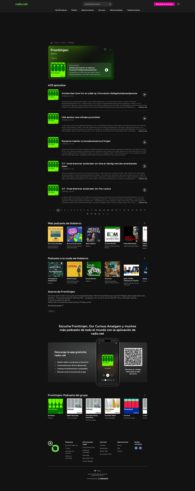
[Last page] (107, 214)
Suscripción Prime (105, 454)
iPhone (119, 445)
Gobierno (54, 58)
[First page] (50, 210)
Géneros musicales (116, 10)
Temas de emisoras (133, 10)
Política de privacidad (86, 451)
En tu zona (102, 10)
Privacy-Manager (88, 461)
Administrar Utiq (88, 458)
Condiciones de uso (89, 447)
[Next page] (103, 214)
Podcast (74, 10)
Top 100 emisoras (61, 10)
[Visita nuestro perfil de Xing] (140, 448)
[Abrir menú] (178, 4)
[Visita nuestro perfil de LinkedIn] (136, 448)
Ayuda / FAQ (103, 451)
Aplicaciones (104, 448)
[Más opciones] (110, 49)
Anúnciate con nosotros (69, 452)
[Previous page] (54, 210)
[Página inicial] (51, 43)
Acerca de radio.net (71, 445)
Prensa (67, 448)
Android (119, 451)
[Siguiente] (144, 222)
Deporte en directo (88, 10)
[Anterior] (138, 222)
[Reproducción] (106, 70)
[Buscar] (110, 4)
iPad (118, 448)
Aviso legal (86, 455)
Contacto (103, 445)
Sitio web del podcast (54, 305)
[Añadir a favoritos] (105, 49)
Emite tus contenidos (68, 457)
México (98, 471)
